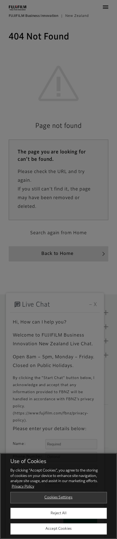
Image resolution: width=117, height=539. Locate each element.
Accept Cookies (58, 529)
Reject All (58, 513)
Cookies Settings (58, 497)
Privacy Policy (23, 486)
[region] (58, 496)
